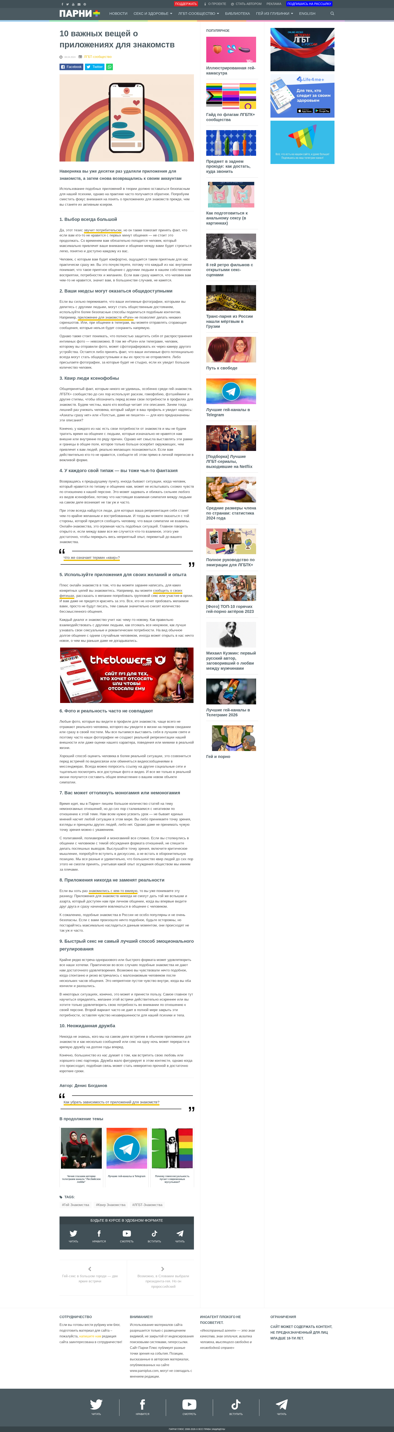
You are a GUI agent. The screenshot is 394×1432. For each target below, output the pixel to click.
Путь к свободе (221, 368)
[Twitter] (68, 4)
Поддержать (186, 4)
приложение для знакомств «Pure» (106, 317)
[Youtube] (74, 4)
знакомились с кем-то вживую (113, 891)
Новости (118, 13)
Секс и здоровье (151, 13)
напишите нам (90, 1336)
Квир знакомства (111, 1205)
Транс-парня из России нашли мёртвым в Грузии (229, 321)
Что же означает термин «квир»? (92, 558)
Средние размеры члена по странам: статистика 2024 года (231, 513)
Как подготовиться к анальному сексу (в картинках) (227, 218)
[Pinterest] (85, 4)
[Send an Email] (79, 4)
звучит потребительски (102, 230)
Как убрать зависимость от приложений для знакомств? (111, 1102)
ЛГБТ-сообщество (196, 13)
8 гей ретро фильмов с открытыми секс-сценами (229, 270)
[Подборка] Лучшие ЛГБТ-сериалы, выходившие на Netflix (229, 461)
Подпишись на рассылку (309, 4)
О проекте (217, 4)
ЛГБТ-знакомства (148, 1205)
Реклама (274, 4)
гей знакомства (76, 1205)
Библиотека (237, 13)
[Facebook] (63, 4)
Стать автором (248, 4)
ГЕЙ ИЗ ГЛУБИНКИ (272, 13)
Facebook (74, 67)
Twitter (98, 67)
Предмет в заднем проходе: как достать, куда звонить (228, 166)
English (307, 13)
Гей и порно (218, 756)
